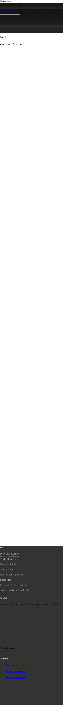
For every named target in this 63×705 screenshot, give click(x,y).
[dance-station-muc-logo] (11, 703)
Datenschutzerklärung (16, 671)
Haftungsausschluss (15, 677)
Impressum (11, 665)
